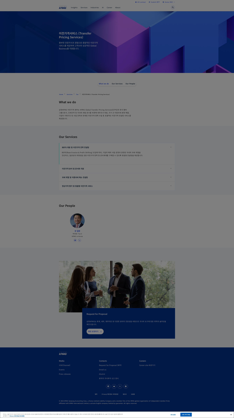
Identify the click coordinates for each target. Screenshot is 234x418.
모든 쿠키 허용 (186, 414)
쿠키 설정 (173, 414)
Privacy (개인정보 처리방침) (17, 416)
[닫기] (231, 415)
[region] (117, 415)
